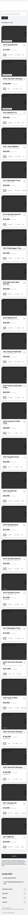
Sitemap (21, 909)
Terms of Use (16, 909)
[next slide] (26, 34)
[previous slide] (2, 34)
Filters (5, 17)
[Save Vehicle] (24, 46)
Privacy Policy (10, 909)
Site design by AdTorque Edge (8, 912)
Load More (14, 856)
